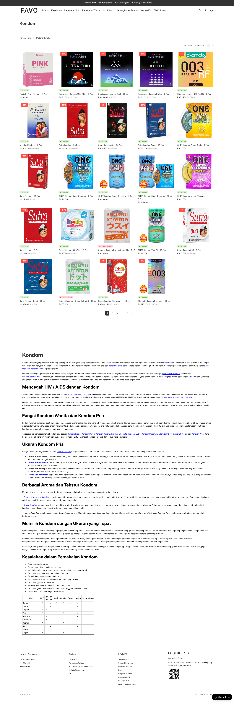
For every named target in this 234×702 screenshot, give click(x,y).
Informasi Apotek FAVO (127, 684)
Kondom (30, 38)
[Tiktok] (183, 653)
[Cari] (200, 10)
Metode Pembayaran (77, 670)
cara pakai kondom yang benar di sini (179, 397)
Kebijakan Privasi (125, 666)
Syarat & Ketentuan (125, 663)
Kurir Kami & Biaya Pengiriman (80, 666)
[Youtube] (179, 653)
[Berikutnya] (131, 313)
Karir (120, 670)
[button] (199, 45)
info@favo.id (25, 663)
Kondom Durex (88, 434)
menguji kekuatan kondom (78, 394)
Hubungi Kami (25, 666)
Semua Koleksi (124, 677)
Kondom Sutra (134, 434)
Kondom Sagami (103, 434)
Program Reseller (125, 673)
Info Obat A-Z (123, 681)
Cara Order (73, 659)
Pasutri (167, 362)
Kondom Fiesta (74, 434)
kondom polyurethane (32, 377)
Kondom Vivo (197, 434)
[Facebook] (169, 653)
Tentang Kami (123, 659)
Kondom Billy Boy (163, 434)
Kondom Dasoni (148, 434)
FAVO (28, 694)
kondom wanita (115, 366)
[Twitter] (188, 653)
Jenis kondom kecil (163, 456)
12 (127, 313)
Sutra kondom (61, 437)
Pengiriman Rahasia (76, 663)
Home (22, 38)
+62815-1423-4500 (27, 659)
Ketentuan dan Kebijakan (204, 694)
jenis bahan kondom (171, 373)
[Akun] (206, 10)
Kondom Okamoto (119, 434)
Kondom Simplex (180, 434)
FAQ (70, 673)
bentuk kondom (64, 451)
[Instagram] (174, 653)
